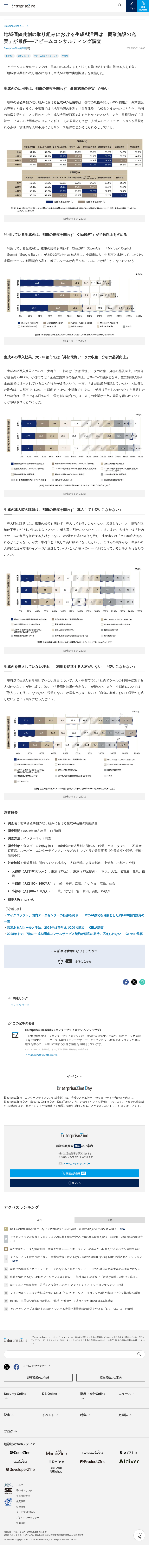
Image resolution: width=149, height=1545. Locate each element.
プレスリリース (20, 1005)
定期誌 (123, 1414)
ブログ (8, 1431)
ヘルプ (19, 1484)
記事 (7, 1414)
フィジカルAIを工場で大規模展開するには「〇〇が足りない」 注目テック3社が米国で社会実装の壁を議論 (75, 1293)
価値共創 (9, 56)
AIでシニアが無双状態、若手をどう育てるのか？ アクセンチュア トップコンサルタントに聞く (68, 1285)
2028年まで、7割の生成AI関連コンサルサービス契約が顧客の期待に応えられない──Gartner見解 (75, 933)
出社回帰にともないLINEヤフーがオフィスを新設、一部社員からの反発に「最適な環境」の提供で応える (74, 1277)
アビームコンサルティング (45, 56)
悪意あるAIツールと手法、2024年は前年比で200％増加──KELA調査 (55, 927)
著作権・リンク (24, 1490)
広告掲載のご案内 (111, 1377)
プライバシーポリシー (27, 1517)
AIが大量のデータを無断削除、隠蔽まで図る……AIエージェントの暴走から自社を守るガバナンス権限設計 (75, 1249)
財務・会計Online (92, 1393)
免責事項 (20, 1501)
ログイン (76, 1183)
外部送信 (20, 1522)
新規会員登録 (75, 1173)
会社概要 (20, 1506)
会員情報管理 (23, 1495)
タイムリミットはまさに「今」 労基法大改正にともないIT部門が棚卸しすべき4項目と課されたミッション (76, 1257)
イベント (48, 1414)
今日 (39, 1220)
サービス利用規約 (25, 1512)
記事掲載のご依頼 (38, 1377)
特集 (83, 1414)
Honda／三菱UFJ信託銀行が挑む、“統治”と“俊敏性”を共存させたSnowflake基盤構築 (61, 1301)
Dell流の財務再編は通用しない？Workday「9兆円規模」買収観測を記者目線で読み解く (63, 1229)
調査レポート (23, 56)
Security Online (15, 1393)
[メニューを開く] (6, 6)
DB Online (49, 1393)
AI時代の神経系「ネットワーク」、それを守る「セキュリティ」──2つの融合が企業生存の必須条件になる (75, 1269)
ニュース (125, 1393)
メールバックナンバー (76, 1163)
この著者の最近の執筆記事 (41, 1055)
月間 (109, 1220)
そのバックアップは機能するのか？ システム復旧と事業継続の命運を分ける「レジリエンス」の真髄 (71, 1308)
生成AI (65, 56)
